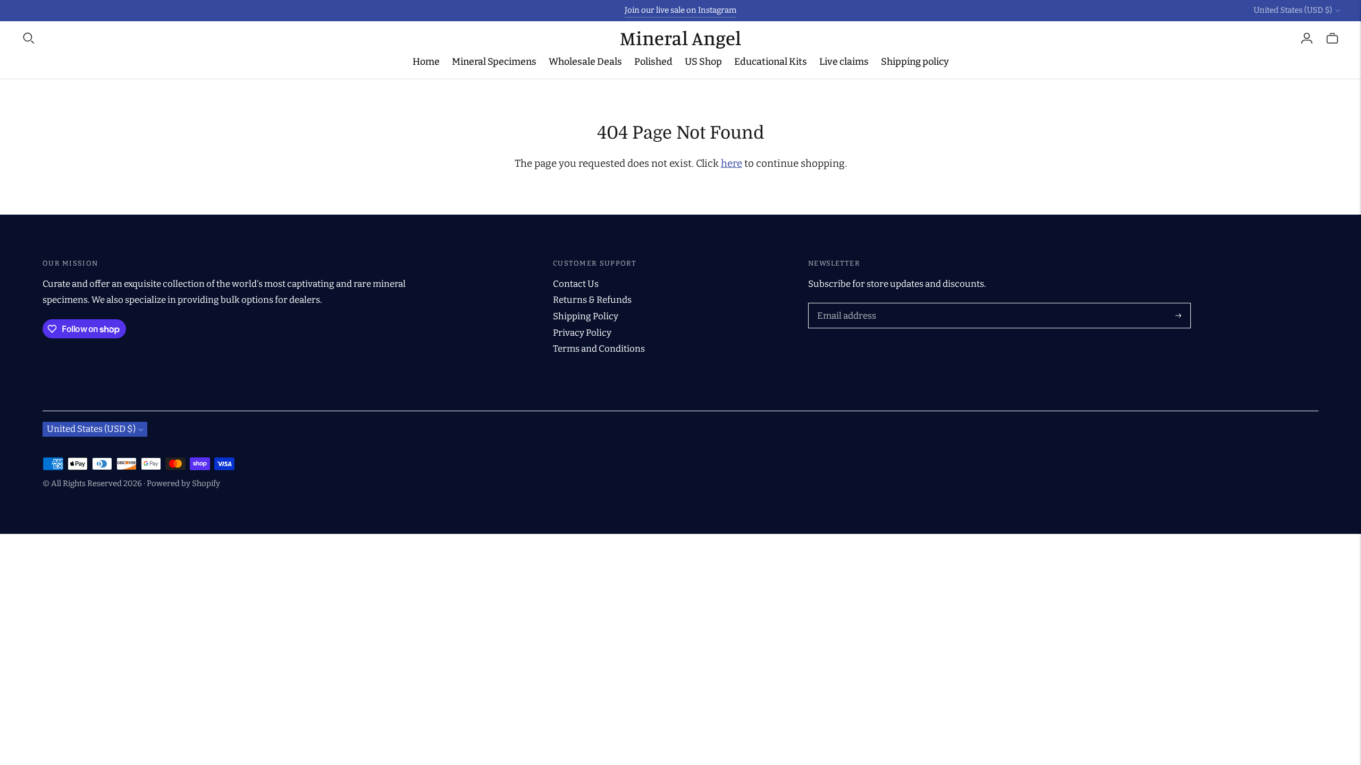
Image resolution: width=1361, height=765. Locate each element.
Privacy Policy (582, 332)
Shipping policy (915, 61)
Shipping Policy (585, 316)
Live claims (844, 61)
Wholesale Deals (585, 61)
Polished (653, 61)
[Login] (1306, 38)
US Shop (703, 61)
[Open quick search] (320, 38)
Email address (844, 304)
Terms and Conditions (599, 348)
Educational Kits (770, 61)
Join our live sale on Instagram (680, 10)
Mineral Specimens (494, 61)
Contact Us (576, 284)
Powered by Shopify (183, 483)
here (731, 163)
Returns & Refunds (592, 299)
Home (426, 61)
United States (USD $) (1293, 10)
